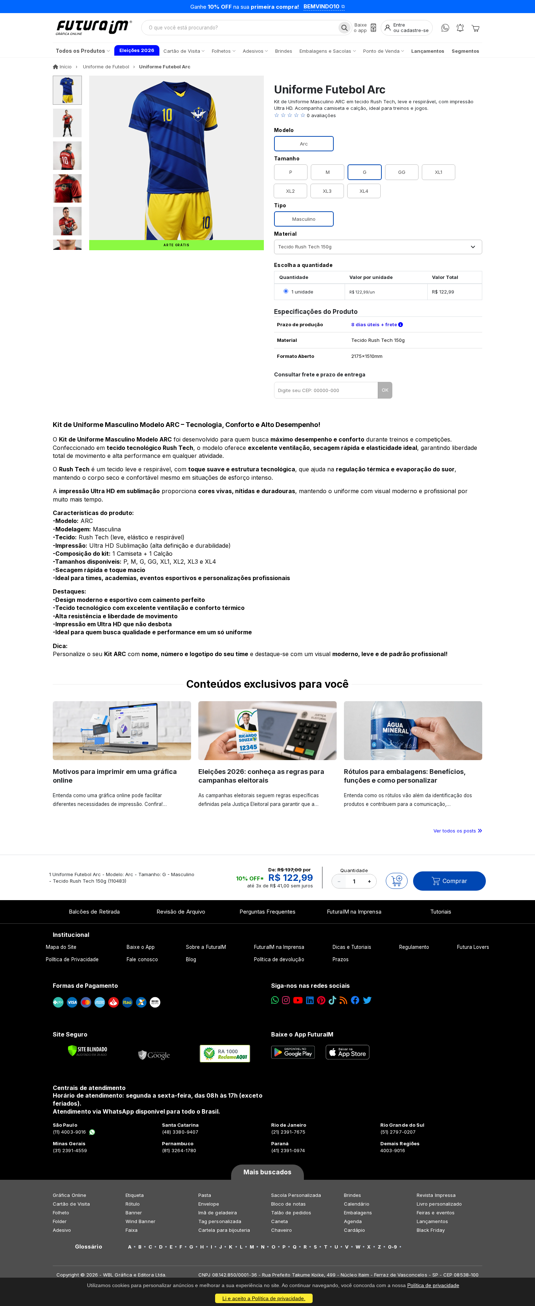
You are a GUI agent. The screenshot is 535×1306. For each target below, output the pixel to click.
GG (401, 172)
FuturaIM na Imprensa (354, 911)
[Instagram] (286, 1000)
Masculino (304, 219)
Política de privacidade (433, 1285)
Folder (60, 1221)
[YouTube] (298, 1000)
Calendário (356, 1204)
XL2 (290, 191)
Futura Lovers (473, 947)
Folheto (61, 1212)
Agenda (353, 1221)
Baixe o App (141, 947)
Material (285, 234)
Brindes (352, 1195)
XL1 (438, 172)
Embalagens (358, 1212)
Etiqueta (135, 1195)
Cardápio (354, 1230)
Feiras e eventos (436, 1212)
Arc (304, 144)
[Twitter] (367, 1000)
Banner (134, 1212)
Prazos (341, 959)
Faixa (132, 1230)
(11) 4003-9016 (69, 1132)
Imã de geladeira (217, 1212)
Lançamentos (432, 1221)
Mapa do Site (61, 947)
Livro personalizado (439, 1204)
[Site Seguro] (154, 1053)
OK (385, 390)
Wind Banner (140, 1221)
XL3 (327, 191)
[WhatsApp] (445, 28)
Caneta (279, 1221)
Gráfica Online (69, 1195)
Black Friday (431, 1230)
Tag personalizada (219, 1221)
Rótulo (133, 1204)
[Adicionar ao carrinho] (397, 881)
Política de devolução (279, 959)
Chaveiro (281, 1230)
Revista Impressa (436, 1195)
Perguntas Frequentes (267, 911)
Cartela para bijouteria (224, 1230)
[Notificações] (460, 28)
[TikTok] (332, 1000)
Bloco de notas (288, 1204)
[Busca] (344, 27)
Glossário (88, 1246)
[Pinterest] (321, 1000)
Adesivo (62, 1230)
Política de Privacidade (72, 959)
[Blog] (343, 1000)
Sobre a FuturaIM (206, 947)
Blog (191, 959)
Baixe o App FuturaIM (302, 1034)
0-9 (392, 1247)
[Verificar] (87, 1051)
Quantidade (354, 870)
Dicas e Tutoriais (352, 947)
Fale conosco (142, 959)
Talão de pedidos (291, 1212)
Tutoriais (441, 911)
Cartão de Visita (71, 1204)
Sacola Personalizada (296, 1195)
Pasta (204, 1195)
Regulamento (414, 947)
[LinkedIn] (310, 1000)
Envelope (208, 1204)
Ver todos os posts (455, 831)
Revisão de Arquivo (180, 911)
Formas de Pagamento (85, 985)
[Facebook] (355, 1000)
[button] (378, 115)
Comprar (455, 880)
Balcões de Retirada (94, 911)
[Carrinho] (475, 28)
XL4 (364, 191)
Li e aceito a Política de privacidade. (263, 1298)
